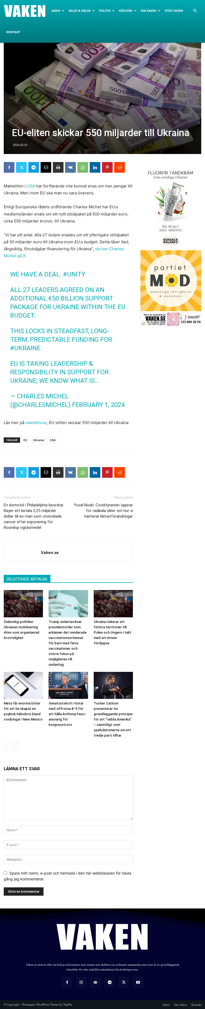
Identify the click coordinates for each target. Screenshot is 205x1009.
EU (25, 440)
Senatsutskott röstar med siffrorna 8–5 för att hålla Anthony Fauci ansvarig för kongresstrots (67, 714)
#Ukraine (25, 348)
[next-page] (15, 746)
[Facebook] (9, 167)
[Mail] (95, 982)
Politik (105, 11)
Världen (125, 11)
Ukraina (38, 440)
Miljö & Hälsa (80, 11)
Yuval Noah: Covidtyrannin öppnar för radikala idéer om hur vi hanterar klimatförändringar (103, 511)
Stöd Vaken (174, 11)
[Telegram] (33, 167)
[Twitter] (21, 167)
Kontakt (13, 32)
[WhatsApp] (82, 167)
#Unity (74, 274)
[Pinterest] (107, 167)
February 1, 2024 (98, 405)
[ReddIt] (119, 167)
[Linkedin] (95, 167)
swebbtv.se (36, 422)
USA (31, 185)
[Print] (58, 167)
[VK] (70, 167)
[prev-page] (7, 746)
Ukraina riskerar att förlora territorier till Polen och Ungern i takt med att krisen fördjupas (112, 632)
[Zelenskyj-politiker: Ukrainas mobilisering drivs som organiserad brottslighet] (23, 603)
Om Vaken (148, 11)
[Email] (46, 167)
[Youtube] (138, 982)
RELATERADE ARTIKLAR (27, 579)
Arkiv (56, 11)
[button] (194, 10)
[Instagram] (81, 982)
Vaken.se (50, 552)
